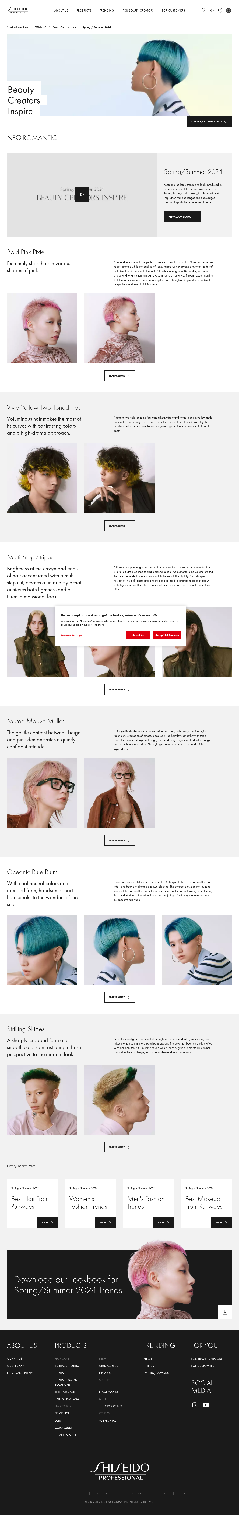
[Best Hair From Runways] (32, 1203)
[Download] (225, 1312)
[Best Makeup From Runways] (206, 1203)
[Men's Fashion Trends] (148, 1203)
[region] (120, 626)
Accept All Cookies (167, 635)
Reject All (138, 635)
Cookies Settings (71, 635)
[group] (119, 328)
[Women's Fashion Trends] (90, 1203)
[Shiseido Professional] (18, 10)
